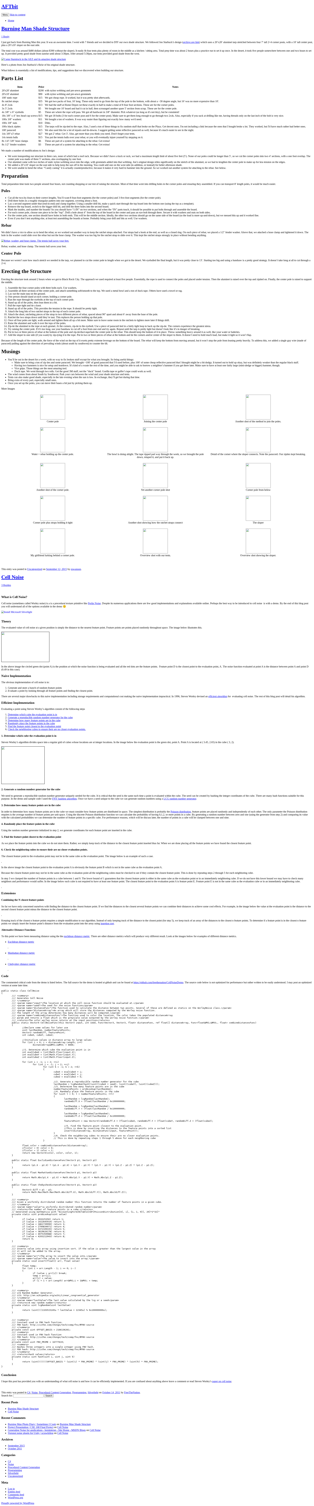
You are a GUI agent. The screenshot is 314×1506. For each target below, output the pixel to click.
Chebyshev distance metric (21, 964)
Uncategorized (34, 569)
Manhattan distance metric (21, 953)
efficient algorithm (217, 696)
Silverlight (93, 1392)
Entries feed (14, 1491)
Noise (35, 1392)
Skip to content (17, 14)
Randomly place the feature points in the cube (31, 723)
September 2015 (16, 1445)
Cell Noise (12, 577)
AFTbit (9, 6)
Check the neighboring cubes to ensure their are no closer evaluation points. (47, 729)
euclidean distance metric (77, 936)
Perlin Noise (94, 603)
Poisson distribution (181, 811)
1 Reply (5, 36)
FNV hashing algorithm (64, 798)
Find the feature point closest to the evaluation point (34, 726)
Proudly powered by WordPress (17, 1503)
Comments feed (16, 1494)
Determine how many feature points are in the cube (34, 720)
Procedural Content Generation (55, 1392)
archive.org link (191, 42)
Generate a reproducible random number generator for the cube (40, 717)
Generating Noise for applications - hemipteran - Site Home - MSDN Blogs (47, 1430)
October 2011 (15, 1448)
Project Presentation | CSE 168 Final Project (30, 1427)
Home (11, 20)
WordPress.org (15, 1497)
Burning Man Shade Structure (35, 28)
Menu (5, 15)
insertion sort (107, 923)
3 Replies (6, 585)
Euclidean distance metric (21, 941)
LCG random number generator (180, 798)
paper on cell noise (221, 1381)
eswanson (76, 569)
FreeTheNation (132, 1392)
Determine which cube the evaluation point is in (32, 714)
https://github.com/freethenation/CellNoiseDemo (158, 982)
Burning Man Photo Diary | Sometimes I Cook (32, 1424)
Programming (79, 1392)
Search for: (7, 1395)
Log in (11, 1488)
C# (28, 1392)
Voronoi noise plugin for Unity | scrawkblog (30, 1433)
